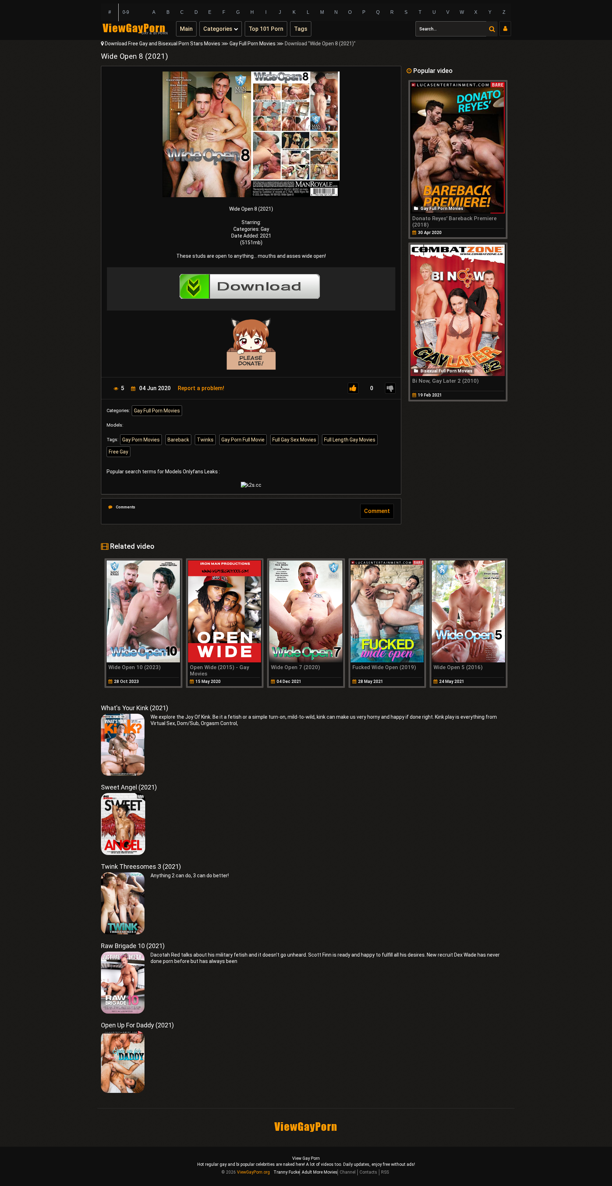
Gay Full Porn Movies (253, 43)
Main (186, 28)
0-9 (126, 12)
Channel (348, 1172)
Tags (300, 28)
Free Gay (118, 452)
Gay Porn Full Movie (243, 440)
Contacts (368, 1172)
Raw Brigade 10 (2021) (133, 946)
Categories (218, 28)
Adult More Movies (320, 1172)
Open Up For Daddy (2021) (137, 1025)
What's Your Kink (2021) (134, 708)
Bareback (178, 440)
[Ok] (353, 388)
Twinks (205, 440)
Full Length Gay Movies (349, 440)
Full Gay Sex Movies (294, 440)
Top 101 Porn (266, 28)
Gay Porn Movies (141, 440)
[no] (390, 388)
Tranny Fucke (286, 1172)
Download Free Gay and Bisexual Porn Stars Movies (162, 43)
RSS (385, 1172)
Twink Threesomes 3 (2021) (141, 866)
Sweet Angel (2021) (129, 787)
